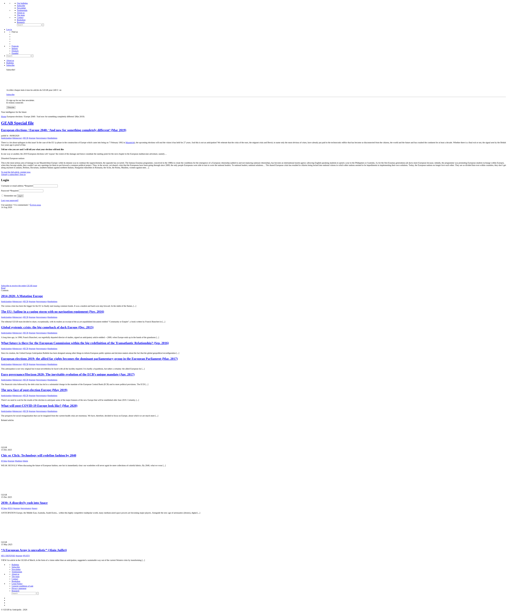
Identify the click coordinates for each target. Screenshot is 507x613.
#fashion (18, 461)
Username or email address (17, 186)
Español (15, 53)
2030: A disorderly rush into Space (24, 502)
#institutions (52, 138)
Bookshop (21, 20)
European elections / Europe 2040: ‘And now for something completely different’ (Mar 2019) (63, 130)
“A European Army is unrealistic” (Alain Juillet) (34, 550)
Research (21, 22)
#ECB (25, 138)
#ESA (10, 508)
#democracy (17, 138)
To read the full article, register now (16, 172)
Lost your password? (9, 200)
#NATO (26, 556)
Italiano (15, 48)
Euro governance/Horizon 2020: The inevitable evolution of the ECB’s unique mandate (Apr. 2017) (68, 374)
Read (3, 288)
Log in (20, 196)
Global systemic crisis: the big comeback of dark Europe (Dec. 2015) (47, 327)
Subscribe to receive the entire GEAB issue (19, 286)
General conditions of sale (22, 586)
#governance (41, 138)
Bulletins (10, 63)
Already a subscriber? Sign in (13, 174)
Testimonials (22, 10)
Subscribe (21, 5)
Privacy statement (19, 588)
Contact (20, 17)
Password (9, 191)
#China (4, 461)
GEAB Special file (17, 123)
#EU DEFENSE (8, 556)
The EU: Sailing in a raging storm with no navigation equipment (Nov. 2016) (52, 311)
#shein (25, 461)
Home (3, 116)
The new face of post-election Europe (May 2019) (34, 390)
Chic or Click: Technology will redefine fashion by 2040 (38, 455)
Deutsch (15, 51)
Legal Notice (17, 584)
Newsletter (21, 8)
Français (15, 46)
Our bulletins (22, 3)
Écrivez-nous (35, 205)
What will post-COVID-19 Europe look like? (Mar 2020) (39, 405)
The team (21, 15)
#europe (32, 138)
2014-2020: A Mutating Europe (22, 296)
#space (34, 508)
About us (21, 13)
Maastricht (130, 142)
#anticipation (6, 138)
